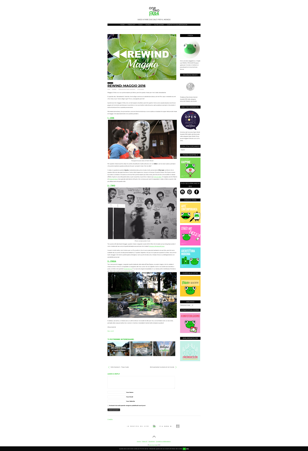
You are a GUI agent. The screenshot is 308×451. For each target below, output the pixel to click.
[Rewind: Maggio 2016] (141, 79)
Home (122, 24)
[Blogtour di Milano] (190, 360)
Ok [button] (184, 448)
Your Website (130, 401)
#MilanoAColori (122, 89)
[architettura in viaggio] (190, 267)
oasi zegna (132, 89)
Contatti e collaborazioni (177, 24)
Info (187, 448)
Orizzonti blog (113, 179)
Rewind (114, 89)
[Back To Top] (154, 436)
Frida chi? (131, 24)
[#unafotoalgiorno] (190, 332)
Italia (140, 24)
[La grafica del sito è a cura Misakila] (154, 430)
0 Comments (140, 89)
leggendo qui (128, 269)
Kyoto (128, 89)
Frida (108, 89)
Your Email (129, 397)
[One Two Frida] (154, 15)
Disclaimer (151, 441)
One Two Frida (153, 445)
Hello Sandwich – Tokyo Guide (119, 367)
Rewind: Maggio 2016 (126, 86)
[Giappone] (190, 177)
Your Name (129, 392)
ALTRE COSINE (159, 24)
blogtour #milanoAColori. (157, 246)
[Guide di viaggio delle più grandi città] (190, 296)
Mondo (148, 24)
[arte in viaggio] (190, 222)
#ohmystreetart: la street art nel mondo (162, 367)
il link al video (158, 177)
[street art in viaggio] (190, 245)
